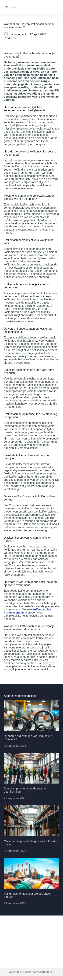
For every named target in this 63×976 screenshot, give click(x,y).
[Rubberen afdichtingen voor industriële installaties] (31, 715)
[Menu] (58, 7)
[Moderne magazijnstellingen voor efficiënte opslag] (31, 820)
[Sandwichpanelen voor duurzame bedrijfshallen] (31, 768)
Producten (10, 38)
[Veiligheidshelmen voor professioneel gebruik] (31, 873)
